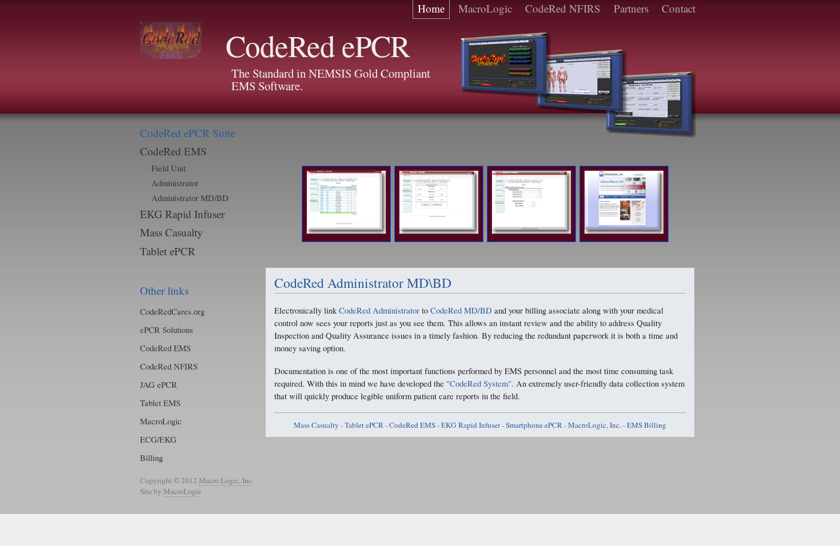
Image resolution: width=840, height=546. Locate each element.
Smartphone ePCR (534, 425)
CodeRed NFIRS (169, 366)
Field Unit (168, 168)
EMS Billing (646, 425)
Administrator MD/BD (190, 197)
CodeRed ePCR (318, 45)
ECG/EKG (158, 439)
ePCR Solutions (166, 329)
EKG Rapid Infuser (182, 214)
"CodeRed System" (478, 383)
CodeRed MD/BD (461, 310)
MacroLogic (161, 421)
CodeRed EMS (173, 151)
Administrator (174, 182)
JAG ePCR (158, 384)
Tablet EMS (160, 402)
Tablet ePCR (167, 251)
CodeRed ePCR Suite (187, 133)
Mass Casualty (171, 232)
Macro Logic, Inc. (226, 480)
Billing (151, 457)
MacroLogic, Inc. (594, 425)
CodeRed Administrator (379, 310)
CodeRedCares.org (172, 311)
